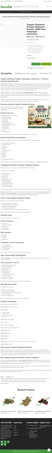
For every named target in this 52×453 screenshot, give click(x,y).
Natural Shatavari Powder (21, 378)
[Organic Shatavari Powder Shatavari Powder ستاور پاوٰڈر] (12, 35)
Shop (23, 11)
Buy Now (46, 64)
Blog (26, 11)
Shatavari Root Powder (41, 381)
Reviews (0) (45, 73)
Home (20, 11)
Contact (30, 11)
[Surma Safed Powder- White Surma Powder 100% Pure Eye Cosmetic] (48, 25)
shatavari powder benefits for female (37, 380)
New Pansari (32, 42)
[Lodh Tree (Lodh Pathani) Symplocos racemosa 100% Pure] (26, 401)
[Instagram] (5, 442)
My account (16, 435)
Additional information (26, 73)
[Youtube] (2, 444)
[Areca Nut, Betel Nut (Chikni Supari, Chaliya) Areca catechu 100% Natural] (43, 401)
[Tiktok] (8, 442)
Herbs (28, 18)
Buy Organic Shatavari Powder (10, 378)
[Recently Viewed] (49, 450)
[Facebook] (2, 442)
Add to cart (36, 64)
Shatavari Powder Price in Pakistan (28, 381)
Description (6, 73)
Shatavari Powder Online (6, 381)
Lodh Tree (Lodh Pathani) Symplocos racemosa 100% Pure (26, 411)
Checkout (16, 432)
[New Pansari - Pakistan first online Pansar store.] (6, 7)
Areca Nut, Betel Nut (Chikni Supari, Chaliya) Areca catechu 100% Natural (43, 411)
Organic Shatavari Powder (44, 378)
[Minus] (30, 64)
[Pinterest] (5, 444)
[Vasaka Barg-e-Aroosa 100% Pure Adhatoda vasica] (9, 401)
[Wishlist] (2, 25)
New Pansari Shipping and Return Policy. (45, 426)
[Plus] (30, 63)
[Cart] (48, 6)
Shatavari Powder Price (16, 381)
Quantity (29, 55)
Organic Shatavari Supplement (23, 380)
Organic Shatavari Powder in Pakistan (8, 380)
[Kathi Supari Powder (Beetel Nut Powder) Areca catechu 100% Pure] (50, 25)
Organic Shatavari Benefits (32, 378)
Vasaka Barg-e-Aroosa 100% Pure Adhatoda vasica (9, 411)
